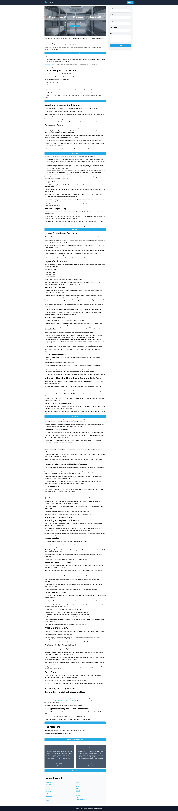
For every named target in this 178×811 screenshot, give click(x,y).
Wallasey (48, 791)
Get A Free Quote (75, 770)
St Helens (78, 795)
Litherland (48, 800)
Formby (77, 793)
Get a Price (75, 101)
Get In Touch (75, 229)
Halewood (78, 784)
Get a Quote (74, 26)
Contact (130, 2)
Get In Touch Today (75, 53)
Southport (78, 802)
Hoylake (62, 736)
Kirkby (77, 786)
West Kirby (51, 736)
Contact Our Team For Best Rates (75, 722)
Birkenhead (67, 736)
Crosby (77, 781)
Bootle (47, 798)
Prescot (77, 788)
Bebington (57, 736)
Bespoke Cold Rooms (49, 64)
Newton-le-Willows (80, 799)
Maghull (78, 790)
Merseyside (49, 795)
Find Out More (75, 153)
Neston (46, 736)
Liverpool (48, 793)
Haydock (78, 797)
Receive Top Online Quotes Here (75, 739)
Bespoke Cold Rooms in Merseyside (64, 701)
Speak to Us (75, 416)
